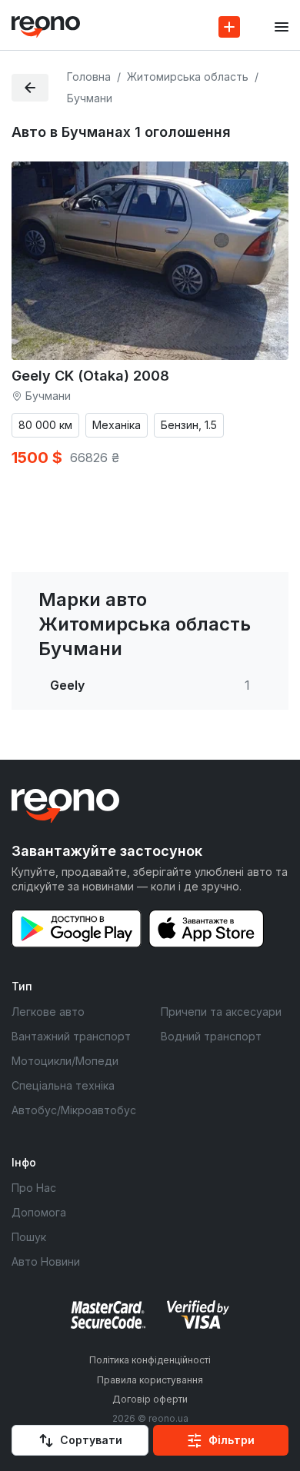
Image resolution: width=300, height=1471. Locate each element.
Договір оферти (150, 1399)
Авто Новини (46, 1261)
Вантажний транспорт (71, 1036)
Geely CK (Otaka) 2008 (90, 376)
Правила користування (150, 1380)
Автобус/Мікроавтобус (74, 1110)
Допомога (39, 1212)
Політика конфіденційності (150, 1360)
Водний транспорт (211, 1036)
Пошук (29, 1236)
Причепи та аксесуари (221, 1011)
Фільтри (231, 1439)
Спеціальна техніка (63, 1085)
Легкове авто (48, 1011)
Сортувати (91, 1439)
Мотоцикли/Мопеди (65, 1060)
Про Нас (34, 1187)
